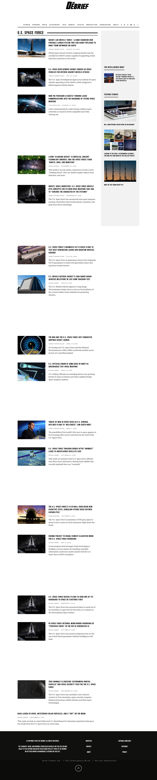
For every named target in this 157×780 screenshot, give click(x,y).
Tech (64, 25)
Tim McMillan (54, 105)
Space (44, 25)
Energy (71, 25)
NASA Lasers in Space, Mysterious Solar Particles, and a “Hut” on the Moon (52, 713)
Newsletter (91, 25)
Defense (36, 25)
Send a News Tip (51, 761)
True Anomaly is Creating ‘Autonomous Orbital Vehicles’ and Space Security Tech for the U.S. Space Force (72, 684)
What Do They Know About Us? (113, 185)
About (116, 25)
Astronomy (54, 25)
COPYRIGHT (124, 746)
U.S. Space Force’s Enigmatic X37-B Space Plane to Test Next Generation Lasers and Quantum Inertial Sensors (71, 250)
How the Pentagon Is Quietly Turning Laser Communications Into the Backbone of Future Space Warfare (72, 99)
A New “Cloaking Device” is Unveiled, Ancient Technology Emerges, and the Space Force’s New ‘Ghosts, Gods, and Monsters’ (70, 160)
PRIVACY (124, 752)
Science (26, 25)
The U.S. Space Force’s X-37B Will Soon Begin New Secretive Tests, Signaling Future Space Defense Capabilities (70, 509)
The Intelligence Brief (77, 761)
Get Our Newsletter (106, 761)
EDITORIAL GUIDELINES (124, 741)
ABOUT (89, 752)
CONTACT (88, 746)
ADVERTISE (89, 741)
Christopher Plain (56, 49)
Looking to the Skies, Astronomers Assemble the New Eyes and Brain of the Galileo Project (119, 155)
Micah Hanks (54, 166)
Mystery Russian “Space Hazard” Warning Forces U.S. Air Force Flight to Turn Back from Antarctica (125, 78)
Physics (80, 25)
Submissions (105, 25)
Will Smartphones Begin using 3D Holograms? (119, 125)
